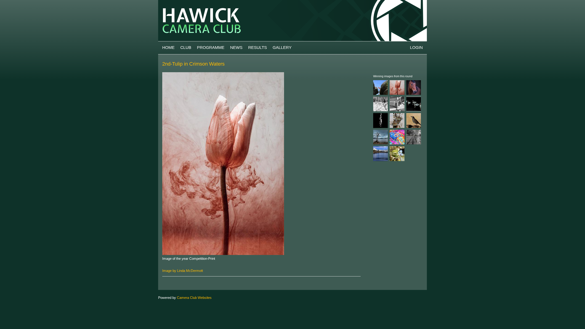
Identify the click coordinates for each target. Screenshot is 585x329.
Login (416, 47)
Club (185, 47)
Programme (210, 47)
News (236, 47)
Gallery (282, 47)
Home (168, 47)
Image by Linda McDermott (182, 271)
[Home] (292, 2)
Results (257, 47)
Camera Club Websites (194, 298)
